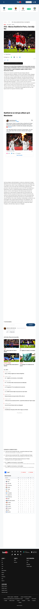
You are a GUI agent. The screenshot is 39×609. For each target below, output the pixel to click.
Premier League (7, 362)
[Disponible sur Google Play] (26, 552)
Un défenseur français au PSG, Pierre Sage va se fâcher (16, 409)
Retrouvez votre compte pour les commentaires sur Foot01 (13, 598)
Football (5, 600)
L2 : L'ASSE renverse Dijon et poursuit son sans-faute (16, 391)
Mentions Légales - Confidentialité (13, 596)
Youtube (18, 600)
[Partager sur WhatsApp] (11, 57)
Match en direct (11, 600)
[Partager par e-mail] (8, 60)
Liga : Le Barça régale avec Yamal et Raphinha (14, 373)
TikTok (29, 600)
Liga (5, 348)
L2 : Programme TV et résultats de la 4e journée (15, 387)
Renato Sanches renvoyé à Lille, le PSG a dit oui (15, 396)
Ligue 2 (21, 362)
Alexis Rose (8, 54)
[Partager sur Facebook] (14, 57)
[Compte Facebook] (15, 551)
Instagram (23, 600)
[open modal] (35, 2)
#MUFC (10, 127)
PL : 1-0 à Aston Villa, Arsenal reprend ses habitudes (15, 382)
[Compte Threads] (20, 554)
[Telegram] (20, 57)
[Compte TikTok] (12, 554)
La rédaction (27, 598)
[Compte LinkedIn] (20, 551)
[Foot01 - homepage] (19, 2)
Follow (17, 121)
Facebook (33, 600)
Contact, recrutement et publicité (26, 596)
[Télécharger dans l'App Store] (34, 552)
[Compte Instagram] (17, 551)
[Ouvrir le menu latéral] (3, 2)
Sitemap (20, 602)
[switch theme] (33, 2)
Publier (30, 324)
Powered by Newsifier (19, 605)
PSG (5, 24)
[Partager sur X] (17, 57)
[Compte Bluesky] (17, 554)
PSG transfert (34, 598)
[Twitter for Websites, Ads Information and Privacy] (32, 151)
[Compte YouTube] (15, 554)
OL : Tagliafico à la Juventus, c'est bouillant (14, 378)
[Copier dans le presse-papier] (5, 60)
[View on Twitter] (32, 121)
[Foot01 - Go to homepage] (5, 553)
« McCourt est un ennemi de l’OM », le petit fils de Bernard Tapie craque (20, 400)
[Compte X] (12, 551)
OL (20, 348)
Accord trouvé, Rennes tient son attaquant (14, 405)
